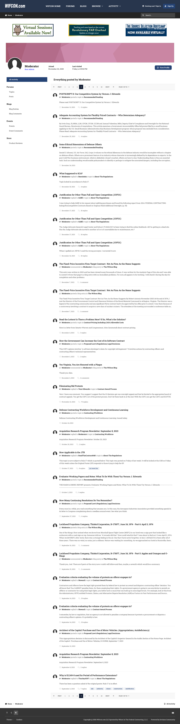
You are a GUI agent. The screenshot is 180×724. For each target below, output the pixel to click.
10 (101, 87)
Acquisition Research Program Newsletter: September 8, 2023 (88, 431)
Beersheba (82, 176)
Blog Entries (14, 109)
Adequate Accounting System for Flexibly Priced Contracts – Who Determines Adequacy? (102, 115)
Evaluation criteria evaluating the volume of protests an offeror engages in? (95, 577)
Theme (9, 720)
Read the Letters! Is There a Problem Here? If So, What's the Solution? (92, 319)
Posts (11, 96)
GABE (80, 198)
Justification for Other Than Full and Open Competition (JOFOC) (90, 194)
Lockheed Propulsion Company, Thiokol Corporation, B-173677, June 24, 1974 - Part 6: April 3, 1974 (106, 524)
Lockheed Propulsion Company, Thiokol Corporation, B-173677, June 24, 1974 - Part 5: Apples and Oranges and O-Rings (113, 554)
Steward (81, 580)
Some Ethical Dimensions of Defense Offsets (80, 144)
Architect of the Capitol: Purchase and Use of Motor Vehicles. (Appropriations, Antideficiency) (104, 630)
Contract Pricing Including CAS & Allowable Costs (104, 322)
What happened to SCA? (71, 173)
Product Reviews (16, 143)
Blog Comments (15, 113)
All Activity (13, 79)
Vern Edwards (84, 389)
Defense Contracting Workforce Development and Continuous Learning (93, 409)
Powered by (163, 720)
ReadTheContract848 (87, 455)
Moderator (66, 97)
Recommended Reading (93, 97)
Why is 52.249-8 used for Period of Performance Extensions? (88, 675)
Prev (59, 87)
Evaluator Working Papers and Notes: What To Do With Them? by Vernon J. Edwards (100, 476)
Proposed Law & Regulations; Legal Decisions (102, 344)
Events (12, 126)
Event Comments (16, 131)
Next (107, 87)
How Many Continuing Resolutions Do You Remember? (85, 500)
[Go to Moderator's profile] (55, 95)
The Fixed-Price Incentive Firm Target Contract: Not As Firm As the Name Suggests (99, 263)
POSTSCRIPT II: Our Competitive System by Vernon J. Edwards (89, 93)
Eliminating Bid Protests (71, 386)
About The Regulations (103, 176)
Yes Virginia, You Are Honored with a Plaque (80, 364)
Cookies (19, 720)
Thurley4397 (83, 678)
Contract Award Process (107, 389)
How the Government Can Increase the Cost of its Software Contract (92, 340)
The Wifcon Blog (110, 267)
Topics (11, 92)
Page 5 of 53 (123, 87)
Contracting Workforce (93, 413)
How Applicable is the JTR (72, 452)
